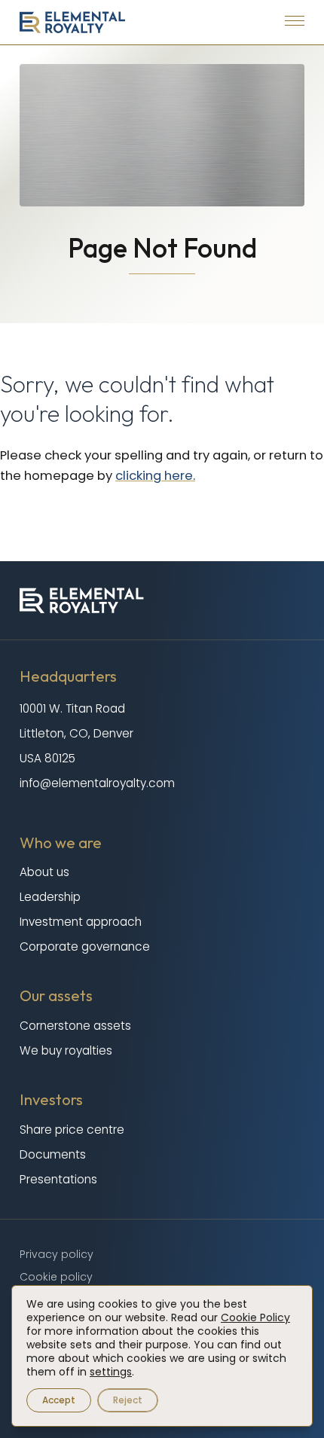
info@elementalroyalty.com (97, 783)
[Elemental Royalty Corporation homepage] (72, 22)
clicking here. (155, 475)
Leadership (50, 897)
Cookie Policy (255, 1317)
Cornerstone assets (75, 1025)
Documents (53, 1154)
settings (111, 1371)
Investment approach (81, 922)
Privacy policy (56, 1254)
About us (44, 872)
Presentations (58, 1179)
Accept (58, 1400)
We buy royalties (66, 1050)
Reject (127, 1400)
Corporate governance (85, 946)
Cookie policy (56, 1276)
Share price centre (72, 1129)
